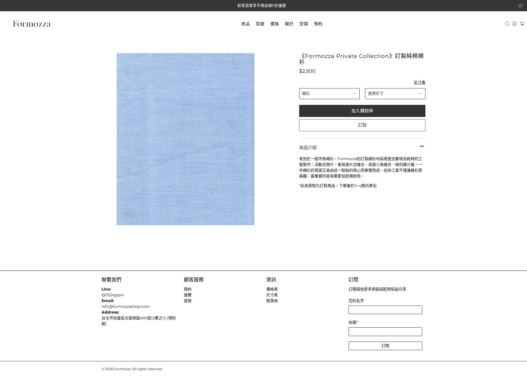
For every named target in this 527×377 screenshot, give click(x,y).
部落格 (272, 300)
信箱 (353, 322)
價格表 (272, 289)
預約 (318, 23)
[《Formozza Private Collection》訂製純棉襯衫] (185, 139)
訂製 (362, 125)
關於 (289, 23)
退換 (188, 300)
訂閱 (385, 345)
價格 (274, 23)
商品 (245, 23)
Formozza (122, 369)
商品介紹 (308, 147)
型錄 (260, 23)
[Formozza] (32, 24)
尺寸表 (419, 82)
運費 (188, 294)
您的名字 (356, 300)
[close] (520, 6)
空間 (303, 23)
